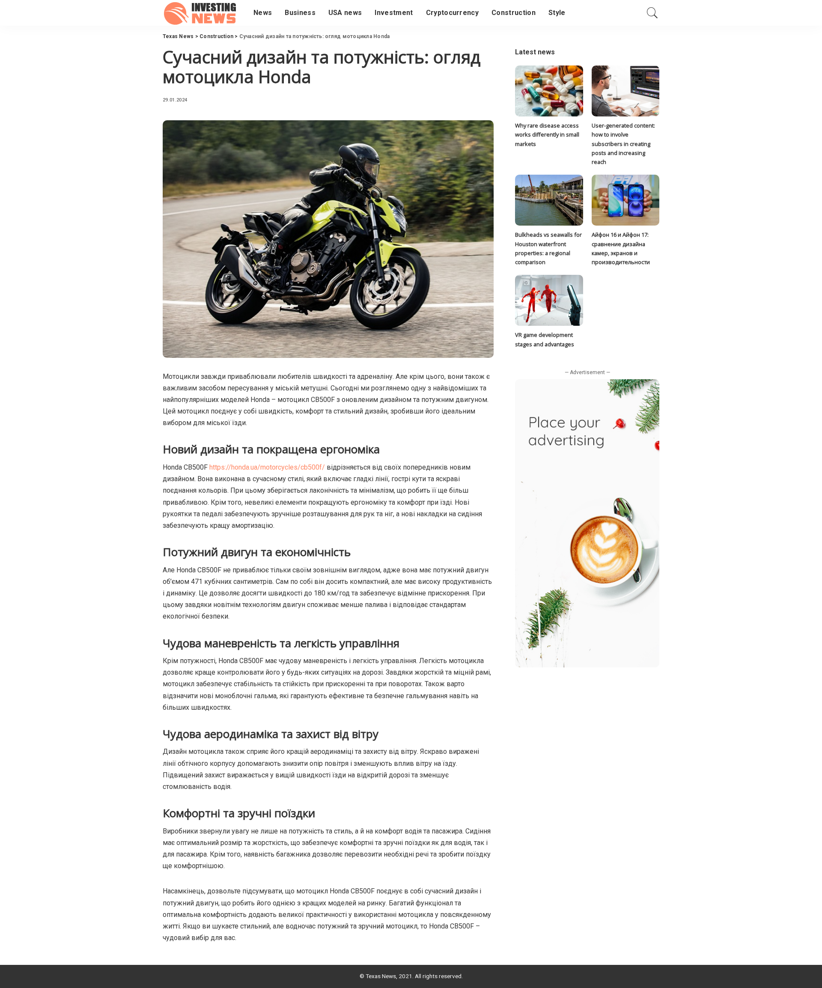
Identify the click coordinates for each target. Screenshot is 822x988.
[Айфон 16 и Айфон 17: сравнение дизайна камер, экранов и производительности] (625, 200)
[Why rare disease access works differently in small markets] (549, 90)
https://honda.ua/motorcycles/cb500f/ (267, 467)
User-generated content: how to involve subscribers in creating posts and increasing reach (623, 144)
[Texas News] (202, 13)
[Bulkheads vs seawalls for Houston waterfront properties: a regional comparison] (549, 200)
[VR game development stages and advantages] (549, 300)
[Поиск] (652, 13)
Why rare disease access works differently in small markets (547, 135)
